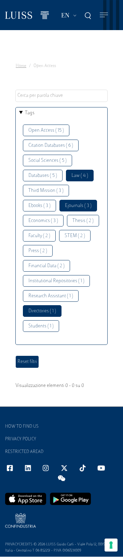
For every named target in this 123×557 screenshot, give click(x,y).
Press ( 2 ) (37, 251)
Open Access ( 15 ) (46, 130)
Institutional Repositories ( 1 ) (56, 281)
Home (21, 66)
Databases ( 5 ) (42, 175)
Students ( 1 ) (41, 326)
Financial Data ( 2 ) (46, 266)
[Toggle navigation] (104, 15)
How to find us (22, 427)
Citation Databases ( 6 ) (50, 145)
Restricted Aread (24, 452)
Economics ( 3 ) (43, 220)
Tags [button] (30, 113)
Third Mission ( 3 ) (46, 190)
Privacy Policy (20, 439)
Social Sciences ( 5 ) (47, 160)
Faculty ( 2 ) (39, 235)
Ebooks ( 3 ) (39, 205)
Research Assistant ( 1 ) (50, 296)
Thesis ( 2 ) (83, 220)
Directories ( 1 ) (42, 311)
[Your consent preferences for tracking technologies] (111, 545)
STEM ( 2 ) (75, 235)
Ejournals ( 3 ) (78, 205)
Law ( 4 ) (79, 175)
